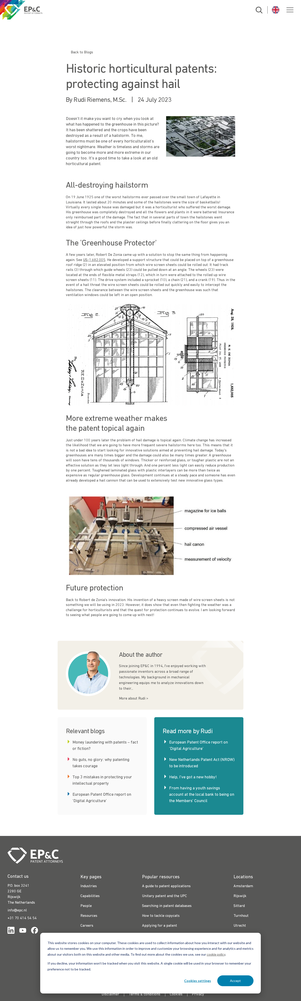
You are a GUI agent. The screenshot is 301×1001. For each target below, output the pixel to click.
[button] (289, 10)
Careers (86, 926)
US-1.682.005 (94, 260)
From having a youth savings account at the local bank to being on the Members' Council (201, 794)
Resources (88, 916)
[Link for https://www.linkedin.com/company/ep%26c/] (11, 931)
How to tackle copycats (161, 916)
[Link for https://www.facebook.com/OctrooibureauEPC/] (34, 931)
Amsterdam (243, 886)
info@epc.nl (17, 910)
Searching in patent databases (167, 906)
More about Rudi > (133, 698)
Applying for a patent (159, 926)
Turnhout (241, 916)
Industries (88, 886)
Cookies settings (197, 981)
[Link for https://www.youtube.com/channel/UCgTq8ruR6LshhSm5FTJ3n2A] (22, 931)
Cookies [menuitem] (176, 994)
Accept (235, 981)
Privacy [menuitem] (198, 994)
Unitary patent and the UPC (164, 896)
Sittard (239, 906)
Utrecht (240, 926)
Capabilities (90, 896)
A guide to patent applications (166, 886)
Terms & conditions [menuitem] (144, 994)
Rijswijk (240, 896)
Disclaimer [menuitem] (110, 994)
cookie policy (216, 954)
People (86, 906)
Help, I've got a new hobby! (193, 777)
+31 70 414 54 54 (22, 918)
